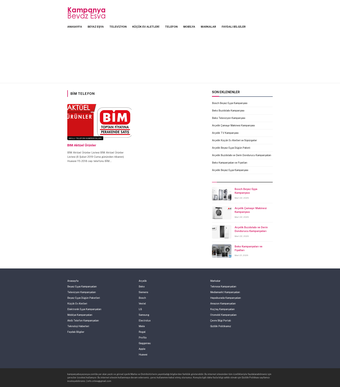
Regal (142, 331)
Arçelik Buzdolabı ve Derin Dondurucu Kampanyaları (241, 155)
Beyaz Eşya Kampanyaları (82, 286)
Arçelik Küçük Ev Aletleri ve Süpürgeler (234, 140)
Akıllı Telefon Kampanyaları (85, 138)
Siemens (143, 292)
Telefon (171, 26)
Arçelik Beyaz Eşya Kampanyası (230, 170)
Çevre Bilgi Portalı (220, 320)
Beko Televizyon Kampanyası (228, 118)
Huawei (143, 354)
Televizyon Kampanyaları (81, 292)
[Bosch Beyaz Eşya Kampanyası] (221, 193)
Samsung (144, 314)
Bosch (142, 297)
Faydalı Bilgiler (234, 26)
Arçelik (143, 280)
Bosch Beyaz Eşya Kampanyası (229, 103)
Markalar (208, 26)
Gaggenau (145, 343)
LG (140, 309)
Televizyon (118, 26)
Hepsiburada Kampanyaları (225, 297)
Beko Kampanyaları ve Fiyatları (229, 162)
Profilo (143, 337)
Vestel (142, 303)
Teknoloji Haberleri (78, 326)
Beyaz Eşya (96, 26)
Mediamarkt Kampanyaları (225, 292)
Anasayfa (74, 26)
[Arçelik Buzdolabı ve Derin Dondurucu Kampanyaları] (221, 232)
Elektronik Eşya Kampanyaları (84, 309)
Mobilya (189, 26)
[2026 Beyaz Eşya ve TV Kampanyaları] (86, 13)
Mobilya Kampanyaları (79, 314)
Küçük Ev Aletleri (145, 26)
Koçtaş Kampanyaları (222, 309)
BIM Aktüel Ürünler (81, 145)
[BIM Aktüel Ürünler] (99, 122)
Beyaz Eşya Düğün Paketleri (83, 297)
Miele (142, 326)
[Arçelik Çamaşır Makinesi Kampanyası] (221, 213)
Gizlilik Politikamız (220, 326)
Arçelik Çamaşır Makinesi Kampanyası (233, 125)
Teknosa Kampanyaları (223, 286)
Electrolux (145, 320)
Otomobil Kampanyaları (223, 314)
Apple (142, 348)
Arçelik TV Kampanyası (225, 132)
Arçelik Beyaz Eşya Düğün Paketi (231, 147)
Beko (142, 286)
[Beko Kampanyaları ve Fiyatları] (221, 251)
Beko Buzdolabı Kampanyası (228, 110)
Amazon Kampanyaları (223, 303)
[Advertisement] (170, 58)
